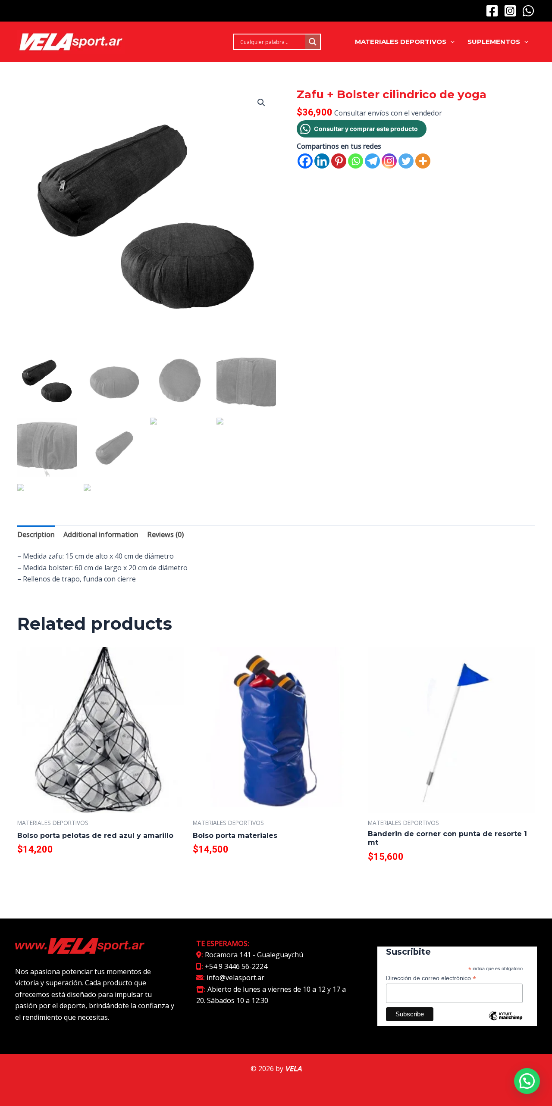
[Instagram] (510, 10)
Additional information (100, 534)
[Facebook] (492, 10)
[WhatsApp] (528, 10)
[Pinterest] (338, 161)
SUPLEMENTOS (493, 41)
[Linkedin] (321, 161)
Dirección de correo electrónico (431, 978)
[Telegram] (372, 161)
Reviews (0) (165, 534)
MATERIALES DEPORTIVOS (400, 41)
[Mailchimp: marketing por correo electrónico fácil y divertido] (506, 1022)
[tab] (36, 534)
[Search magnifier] (312, 41)
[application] (450, 42)
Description (36, 534)
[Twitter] (406, 161)
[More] (422, 161)
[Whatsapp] (355, 161)
